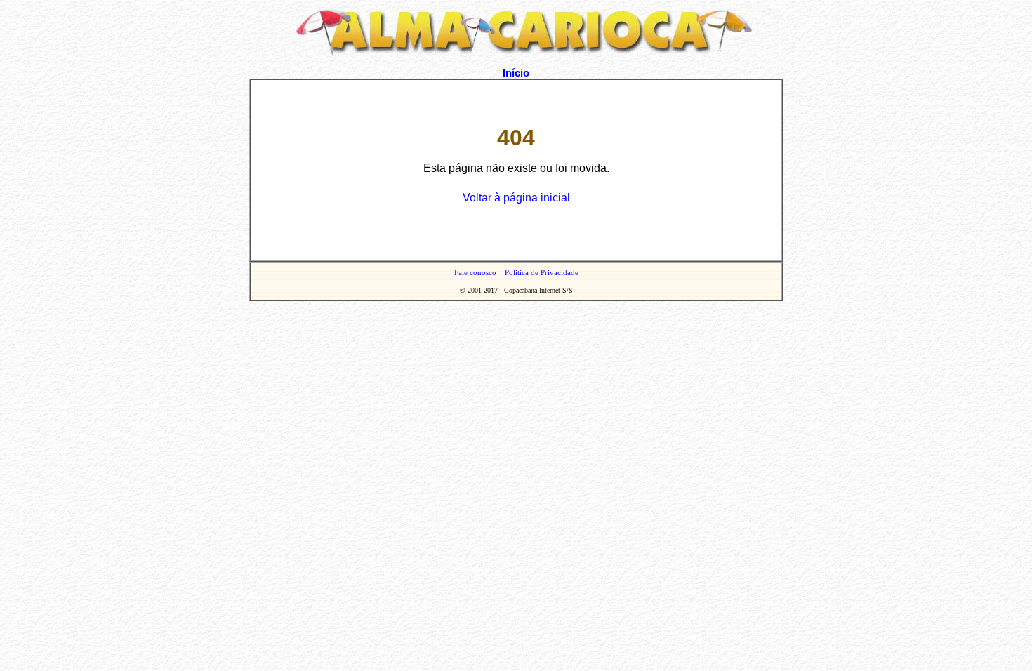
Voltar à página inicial (516, 198)
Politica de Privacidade (541, 273)
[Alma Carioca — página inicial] (516, 52)
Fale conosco (475, 273)
